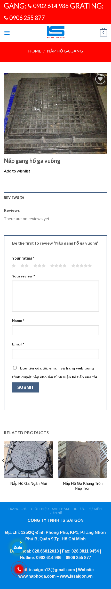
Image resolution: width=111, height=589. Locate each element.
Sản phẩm (60, 509)
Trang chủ (18, 509)
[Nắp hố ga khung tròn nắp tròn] (82, 459)
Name (18, 321)
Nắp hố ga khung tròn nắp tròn (82, 486)
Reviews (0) (14, 197)
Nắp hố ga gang (65, 50)
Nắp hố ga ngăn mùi (28, 483)
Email (18, 344)
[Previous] (3, 470)
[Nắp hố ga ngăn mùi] (28, 459)
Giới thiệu (40, 509)
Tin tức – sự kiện (87, 509)
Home (34, 50)
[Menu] (7, 32)
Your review (23, 276)
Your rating (23, 258)
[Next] (107, 470)
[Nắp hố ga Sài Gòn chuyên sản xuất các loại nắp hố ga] (55, 33)
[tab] (55, 197)
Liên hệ (56, 513)
